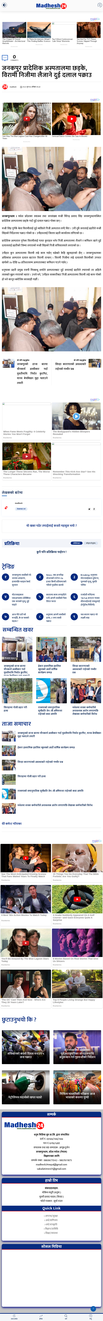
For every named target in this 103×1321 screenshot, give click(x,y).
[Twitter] (89, 509)
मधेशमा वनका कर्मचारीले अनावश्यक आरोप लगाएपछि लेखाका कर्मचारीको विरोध (85, 710)
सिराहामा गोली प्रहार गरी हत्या (15, 709)
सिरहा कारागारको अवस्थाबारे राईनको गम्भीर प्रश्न (84, 669)
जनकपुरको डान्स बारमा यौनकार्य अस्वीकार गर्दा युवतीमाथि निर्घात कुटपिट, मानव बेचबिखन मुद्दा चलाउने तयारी (17, 672)
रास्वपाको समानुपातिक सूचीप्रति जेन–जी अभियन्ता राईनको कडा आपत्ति (50, 710)
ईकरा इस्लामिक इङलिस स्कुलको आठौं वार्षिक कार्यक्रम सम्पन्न (49, 669)
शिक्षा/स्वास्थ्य (51, 1233)
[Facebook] (94, 509)
